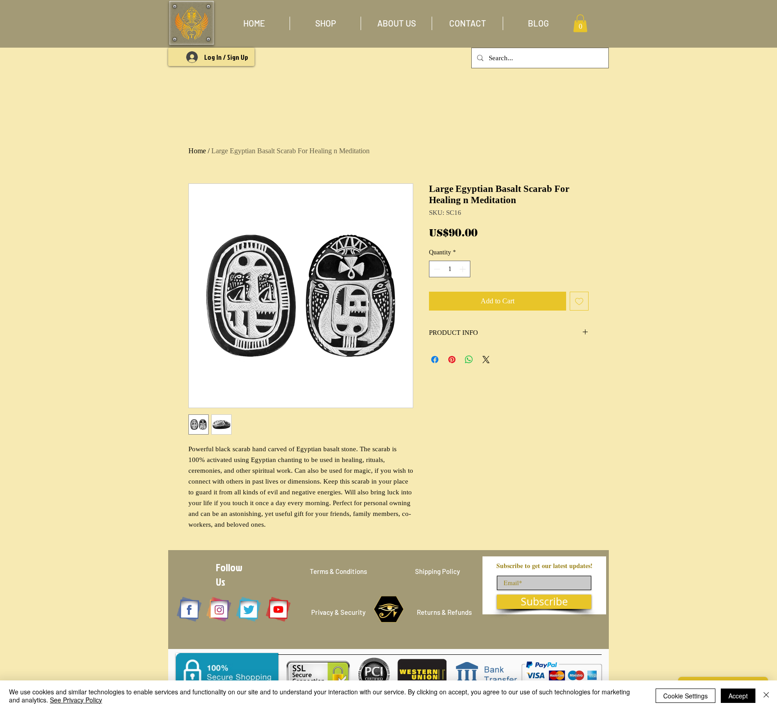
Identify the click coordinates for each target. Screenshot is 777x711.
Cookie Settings (685, 695)
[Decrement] (436, 269)
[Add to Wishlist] (579, 301)
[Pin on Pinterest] (452, 359)
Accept (738, 695)
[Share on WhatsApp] (469, 359)
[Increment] (463, 269)
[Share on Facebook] (434, 359)
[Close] (766, 696)
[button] (325, 23)
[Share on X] (486, 359)
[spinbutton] (450, 269)
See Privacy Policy (76, 699)
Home (197, 151)
